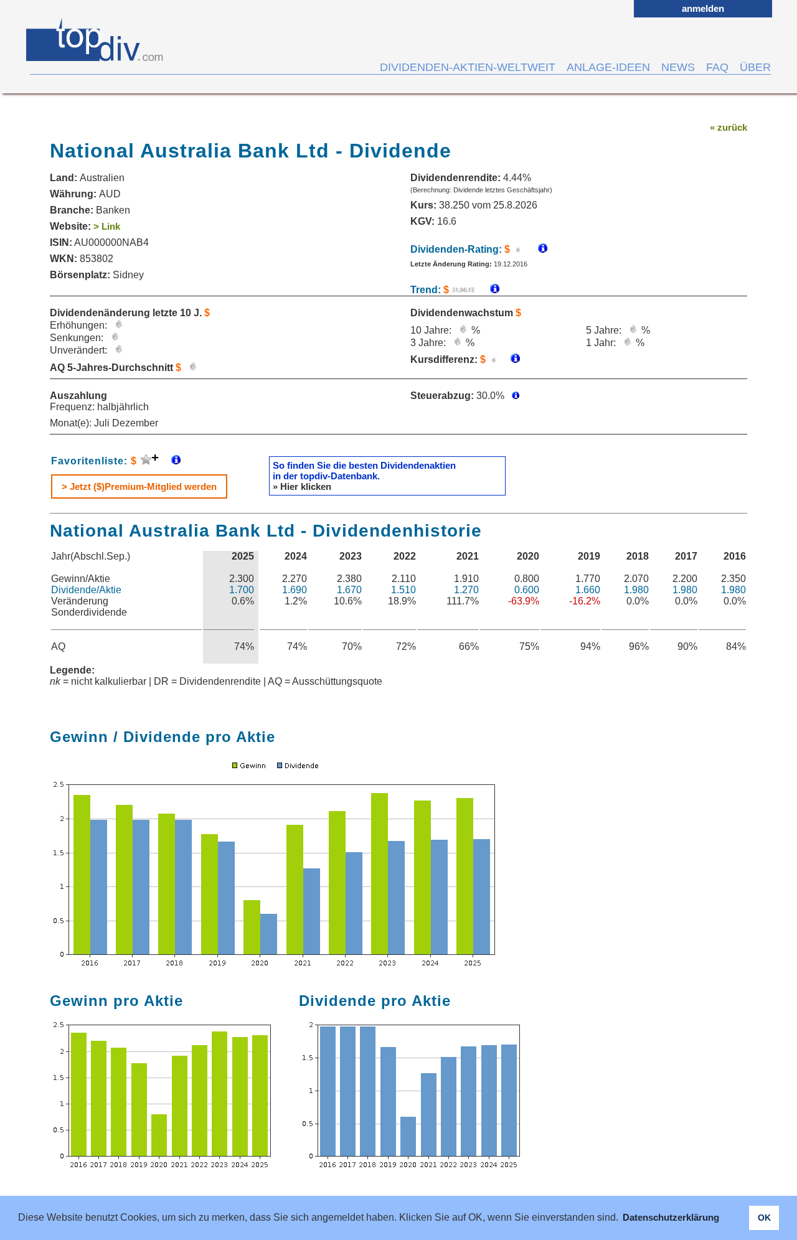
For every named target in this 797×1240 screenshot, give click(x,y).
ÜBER (755, 67)
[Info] (488, 289)
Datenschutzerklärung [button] (671, 1217)
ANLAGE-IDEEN (608, 67)
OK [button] (764, 1218)
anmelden (703, 8)
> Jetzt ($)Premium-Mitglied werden (139, 486)
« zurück (728, 127)
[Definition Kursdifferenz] (510, 359)
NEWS (678, 67)
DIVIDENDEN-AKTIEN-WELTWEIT (467, 67)
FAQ (717, 67)
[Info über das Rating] (536, 249)
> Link (106, 226)
